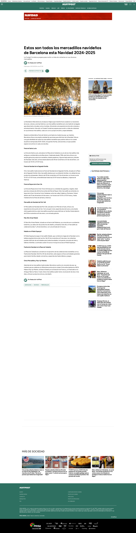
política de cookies (73, 494)
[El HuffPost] (69, 4)
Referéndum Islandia (17, 1)
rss (20, 501)
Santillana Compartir (73, 524)
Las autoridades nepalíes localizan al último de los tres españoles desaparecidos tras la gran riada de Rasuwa (103, 225)
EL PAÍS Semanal (83, 526)
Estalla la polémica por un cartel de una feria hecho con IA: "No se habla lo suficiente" (104, 263)
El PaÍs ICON (71, 528)
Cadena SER (80, 524)
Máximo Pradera (113, 1)
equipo (21, 492)
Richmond (49, 528)
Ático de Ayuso (41, 1)
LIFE (58, 8)
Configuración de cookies (75, 492)
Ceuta (9, 1)
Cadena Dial (77, 526)
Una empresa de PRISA (36, 525)
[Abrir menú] (2, 4)
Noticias (27, 18)
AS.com (85, 524)
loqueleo (84, 528)
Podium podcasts (64, 528)
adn (90, 524)
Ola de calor (121, 1)
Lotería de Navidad (36, 18)
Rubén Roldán (49, 1)
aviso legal (71, 496)
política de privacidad (73, 498)
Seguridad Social (93, 1)
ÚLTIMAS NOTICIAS (91, 8)
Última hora (126, 4)
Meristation (92, 528)
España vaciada (83, 1)
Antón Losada (75, 1)
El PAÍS (50, 524)
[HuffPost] (25, 487)
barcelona (28, 285)
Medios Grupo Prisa (36, 529)
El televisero (70, 8)
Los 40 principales (58, 524)
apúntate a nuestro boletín (100, 163)
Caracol (96, 524)
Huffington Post (52, 526)
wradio (65, 526)
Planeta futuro (89, 526)
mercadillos (45, 285)
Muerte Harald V (67, 1)
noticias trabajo (81, 8)
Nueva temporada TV (103, 1)
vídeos (63, 8)
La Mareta (34, 1)
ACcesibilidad (71, 501)
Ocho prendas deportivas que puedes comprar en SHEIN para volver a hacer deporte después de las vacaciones (100, 97)
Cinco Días (71, 526)
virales (53, 8)
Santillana (65, 524)
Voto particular (26, 1)
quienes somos (23, 494)
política (42, 8)
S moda (78, 528)
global (48, 8)
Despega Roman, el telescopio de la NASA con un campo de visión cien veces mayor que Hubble (104, 304)
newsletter (23, 498)
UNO (61, 526)
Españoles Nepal (58, 1)
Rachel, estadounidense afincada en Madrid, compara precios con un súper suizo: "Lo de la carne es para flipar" (104, 237)
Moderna (57, 528)
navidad (36, 285)
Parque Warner (129, 1)
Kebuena (94, 526)
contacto (22, 496)
